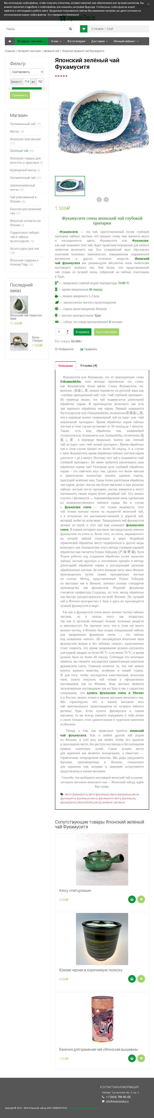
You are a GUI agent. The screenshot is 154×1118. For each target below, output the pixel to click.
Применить (19, 95)
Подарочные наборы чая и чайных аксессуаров (24, 237)
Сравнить (90, 349)
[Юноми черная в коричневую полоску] (102, 939)
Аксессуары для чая (24, 248)
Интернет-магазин (29, 50)
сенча (97, 802)
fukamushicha (85, 802)
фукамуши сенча (87, 798)
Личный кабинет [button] (124, 41)
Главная (10, 50)
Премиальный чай (22, 124)
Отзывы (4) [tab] (88, 365)
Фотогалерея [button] (76, 41)
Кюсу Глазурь (37, 339)
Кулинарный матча (23, 170)
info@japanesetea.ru (117, 1101)
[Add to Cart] (132, 899)
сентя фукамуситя (76, 794)
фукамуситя (67, 802)
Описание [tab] (65, 366)
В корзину (82, 332)
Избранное (66, 349)
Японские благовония (25, 139)
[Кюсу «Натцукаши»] (102, 859)
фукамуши (128, 798)
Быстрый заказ (106, 332)
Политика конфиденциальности (84, 1108)
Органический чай (22, 178)
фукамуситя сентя (109, 798)
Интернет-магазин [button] (29, 41)
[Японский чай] (9, 41)
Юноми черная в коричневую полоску (91, 970)
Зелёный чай (51, 50)
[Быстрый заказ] (141, 899)
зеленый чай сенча (113, 802)
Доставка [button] (98, 41)
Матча (14, 131)
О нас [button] (55, 41)
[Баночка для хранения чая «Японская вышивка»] (102, 1018)
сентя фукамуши (98, 794)
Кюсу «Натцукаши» (75, 890)
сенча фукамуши (120, 794)
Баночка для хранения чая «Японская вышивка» (98, 1049)
